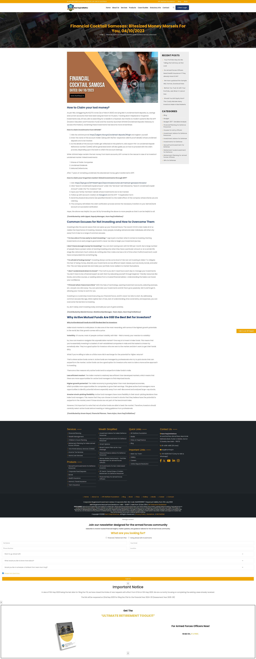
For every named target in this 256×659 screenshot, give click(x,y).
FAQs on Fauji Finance (138, 440)
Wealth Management (76, 437)
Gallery (133, 457)
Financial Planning (75, 433)
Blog (179, 1)
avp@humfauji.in (168, 450)
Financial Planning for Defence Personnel (175, 126)
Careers (133, 460)
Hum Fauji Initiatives (112, 514)
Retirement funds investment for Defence (175, 151)
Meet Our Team (136, 454)
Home (108, 8)
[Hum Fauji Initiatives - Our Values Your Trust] (77, 7)
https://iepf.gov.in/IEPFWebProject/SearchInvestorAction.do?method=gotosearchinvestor (111, 183)
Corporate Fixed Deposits (77, 471)
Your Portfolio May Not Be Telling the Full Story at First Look (174, 63)
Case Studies (143, 8)
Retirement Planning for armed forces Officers (175, 156)
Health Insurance (74, 478)
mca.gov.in (103, 195)
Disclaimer (151, 514)
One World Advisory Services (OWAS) (82, 449)
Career (161, 497)
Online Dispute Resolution (139, 464)
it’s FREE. (195, 634)
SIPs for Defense (170, 160)
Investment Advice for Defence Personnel (175, 134)
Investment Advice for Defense (175, 138)
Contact (166, 8)
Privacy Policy (141, 514)
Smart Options (105, 444)
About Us (95, 497)
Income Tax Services (76, 452)
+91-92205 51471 (167, 454)
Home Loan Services (76, 456)
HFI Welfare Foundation (166, 1)
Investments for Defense (173, 142)
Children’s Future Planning (78, 440)
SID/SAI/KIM (160, 514)
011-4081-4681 (166, 446)
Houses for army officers (173, 130)
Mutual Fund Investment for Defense (174, 146)
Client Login (182, 7)
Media (133, 437)
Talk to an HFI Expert (246, 331)
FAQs (138, 497)
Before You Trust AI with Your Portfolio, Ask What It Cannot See (174, 91)
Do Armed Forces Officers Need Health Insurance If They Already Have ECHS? (175, 73)
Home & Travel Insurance (77, 482)
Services (124, 8)
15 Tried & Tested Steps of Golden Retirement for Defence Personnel (112, 472)
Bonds (71, 475)
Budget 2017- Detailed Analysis (175, 122)
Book (186, 1)
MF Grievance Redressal (157, 505)
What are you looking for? (128, 533)
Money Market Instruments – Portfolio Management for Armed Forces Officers (113, 460)
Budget (166, 118)
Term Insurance (74, 485)
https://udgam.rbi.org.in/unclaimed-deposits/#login (110, 135)
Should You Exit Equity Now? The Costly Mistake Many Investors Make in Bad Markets (175, 101)
